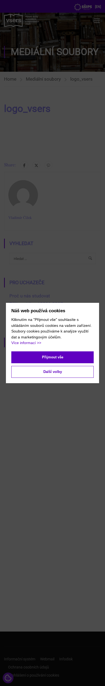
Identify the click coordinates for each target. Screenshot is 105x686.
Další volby (52, 372)
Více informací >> (26, 343)
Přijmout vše (52, 357)
